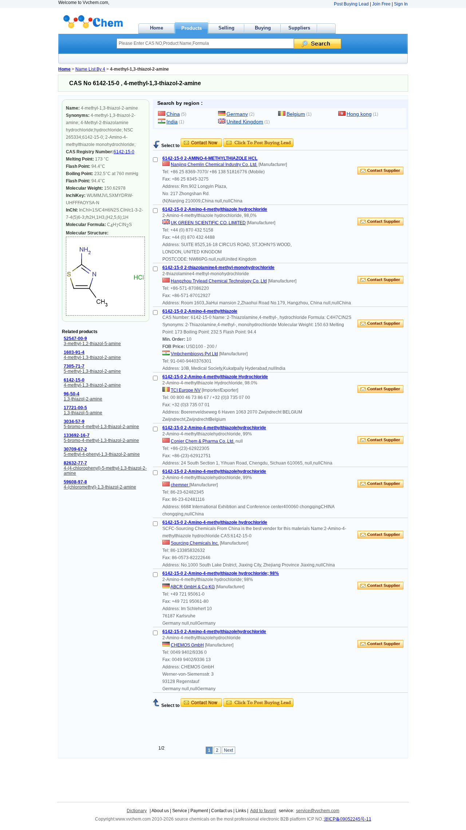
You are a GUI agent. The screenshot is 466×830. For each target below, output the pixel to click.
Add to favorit (263, 810)
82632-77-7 (75, 463)
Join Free (381, 4)
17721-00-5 (75, 407)
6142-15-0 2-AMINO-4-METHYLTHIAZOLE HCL (209, 158)
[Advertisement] (238, 135)
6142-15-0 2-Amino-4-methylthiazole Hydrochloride (215, 376)
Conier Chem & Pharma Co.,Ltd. (202, 441)
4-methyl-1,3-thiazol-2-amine (92, 357)
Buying (263, 28)
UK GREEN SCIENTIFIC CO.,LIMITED (208, 222)
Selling (226, 28)
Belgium (296, 114)
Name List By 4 (90, 69)
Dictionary (137, 810)
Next (228, 750)
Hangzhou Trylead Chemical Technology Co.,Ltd (219, 281)
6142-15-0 (124, 151)
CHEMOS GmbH (187, 645)
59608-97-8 (75, 482)
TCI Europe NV (186, 390)
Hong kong (359, 114)
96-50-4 (71, 393)
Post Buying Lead (351, 4)
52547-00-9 (75, 338)
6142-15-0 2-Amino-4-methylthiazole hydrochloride (214, 209)
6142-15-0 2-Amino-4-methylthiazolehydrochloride (214, 427)
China (173, 114)
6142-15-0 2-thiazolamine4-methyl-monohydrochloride (218, 267)
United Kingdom (244, 122)
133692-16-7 (77, 435)
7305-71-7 (74, 366)
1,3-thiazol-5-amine (83, 412)
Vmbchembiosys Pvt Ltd (194, 353)
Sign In (401, 4)
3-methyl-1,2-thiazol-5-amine (92, 343)
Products (191, 28)
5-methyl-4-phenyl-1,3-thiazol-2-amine (102, 454)
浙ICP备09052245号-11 (347, 819)
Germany (237, 114)
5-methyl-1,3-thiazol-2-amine (92, 371)
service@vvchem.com (317, 810)
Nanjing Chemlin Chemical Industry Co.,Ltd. (214, 164)
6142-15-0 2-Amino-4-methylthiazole (199, 311)
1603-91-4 (74, 352)
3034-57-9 (74, 421)
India (172, 122)
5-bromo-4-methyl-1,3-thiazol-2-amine (101, 426)
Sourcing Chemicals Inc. (195, 543)
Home (156, 28)
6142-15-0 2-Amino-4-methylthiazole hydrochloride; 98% (220, 573)
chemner (180, 484)
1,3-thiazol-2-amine (83, 399)
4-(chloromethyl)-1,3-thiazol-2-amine (100, 487)
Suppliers (299, 28)
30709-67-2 (75, 449)
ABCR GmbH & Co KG (192, 586)
